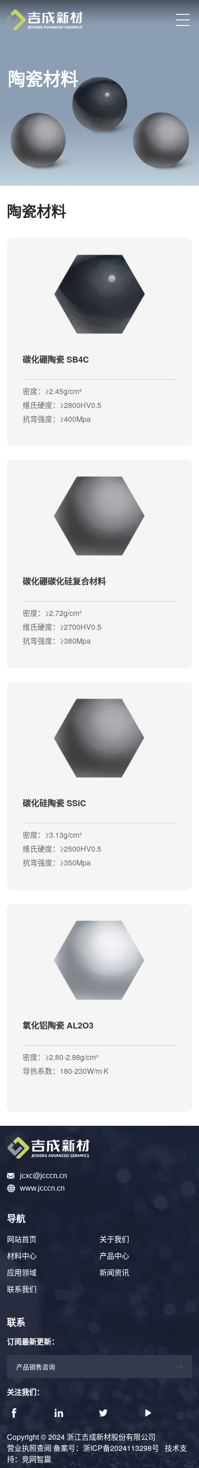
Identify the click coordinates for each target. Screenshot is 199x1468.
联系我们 (22, 1289)
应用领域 (22, 1273)
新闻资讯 (114, 1273)
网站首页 (22, 1239)
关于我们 (114, 1239)
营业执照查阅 (29, 1448)
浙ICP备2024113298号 (121, 1448)
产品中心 (114, 1256)
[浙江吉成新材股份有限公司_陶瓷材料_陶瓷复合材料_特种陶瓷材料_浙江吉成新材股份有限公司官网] (99, 1148)
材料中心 (22, 1256)
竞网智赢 (36, 1459)
